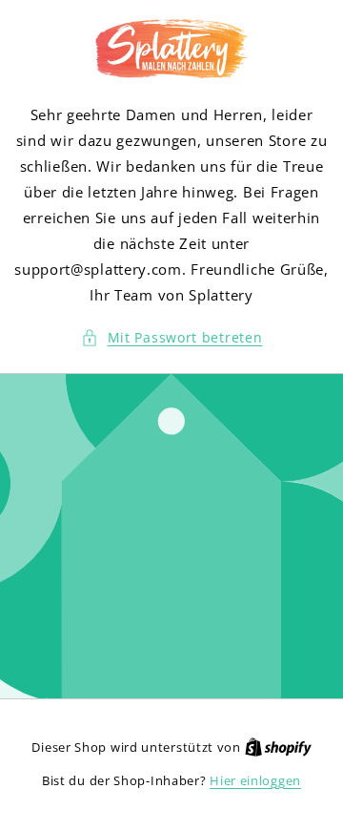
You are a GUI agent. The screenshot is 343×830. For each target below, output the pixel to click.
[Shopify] (278, 747)
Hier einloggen (255, 780)
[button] (172, 337)
